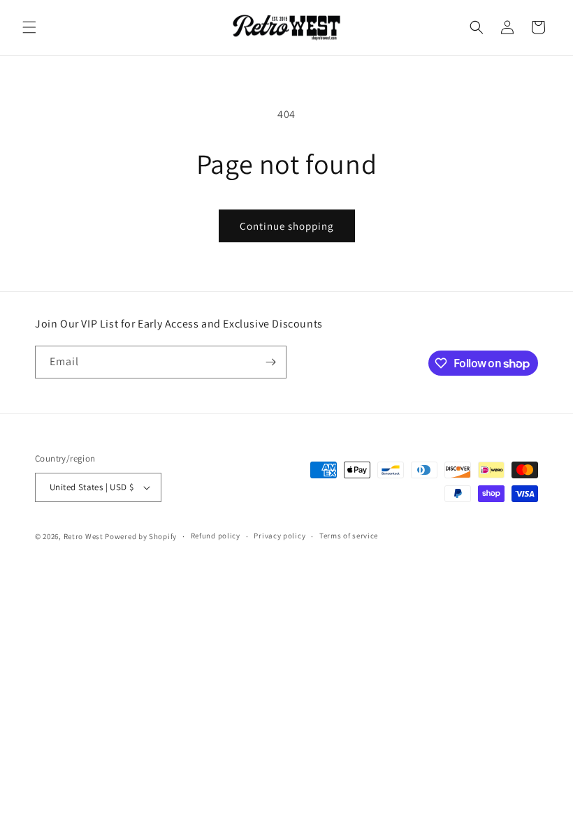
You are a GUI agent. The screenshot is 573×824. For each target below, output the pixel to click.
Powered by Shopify (141, 536)
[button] (29, 27)
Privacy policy (279, 535)
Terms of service (348, 535)
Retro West (83, 536)
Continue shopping (287, 226)
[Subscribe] (270, 362)
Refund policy (215, 535)
